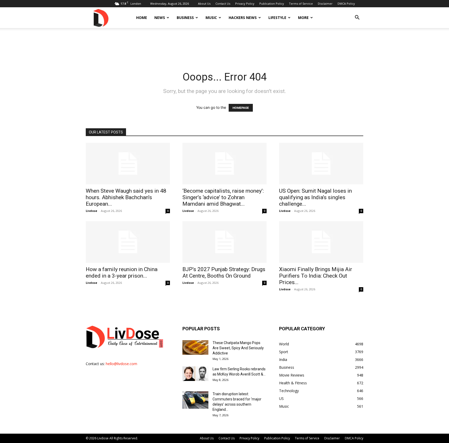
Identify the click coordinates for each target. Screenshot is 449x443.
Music (211, 17)
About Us (204, 3)
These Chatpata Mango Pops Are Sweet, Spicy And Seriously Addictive (238, 348)
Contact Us (222, 3)
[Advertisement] (224, 46)
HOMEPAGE (241, 108)
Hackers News (243, 17)
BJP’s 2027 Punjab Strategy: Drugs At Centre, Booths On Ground (223, 272)
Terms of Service (301, 3)
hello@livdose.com (121, 363)
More (303, 17)
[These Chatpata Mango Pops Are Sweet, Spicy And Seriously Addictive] (195, 347)
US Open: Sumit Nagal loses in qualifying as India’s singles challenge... (315, 197)
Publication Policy (271, 3)
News (159, 17)
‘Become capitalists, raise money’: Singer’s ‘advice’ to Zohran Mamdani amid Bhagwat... (223, 197)
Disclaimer (325, 3)
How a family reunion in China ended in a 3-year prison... (121, 272)
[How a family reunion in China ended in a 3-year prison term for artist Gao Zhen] (128, 242)
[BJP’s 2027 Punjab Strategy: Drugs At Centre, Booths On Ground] (224, 242)
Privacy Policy (244, 3)
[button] (357, 18)
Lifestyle (277, 17)
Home (141, 17)
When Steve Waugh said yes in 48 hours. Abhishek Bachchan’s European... (126, 197)
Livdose (91, 211)
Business (185, 17)
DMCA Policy (346, 3)
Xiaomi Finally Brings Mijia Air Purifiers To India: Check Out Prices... (315, 275)
